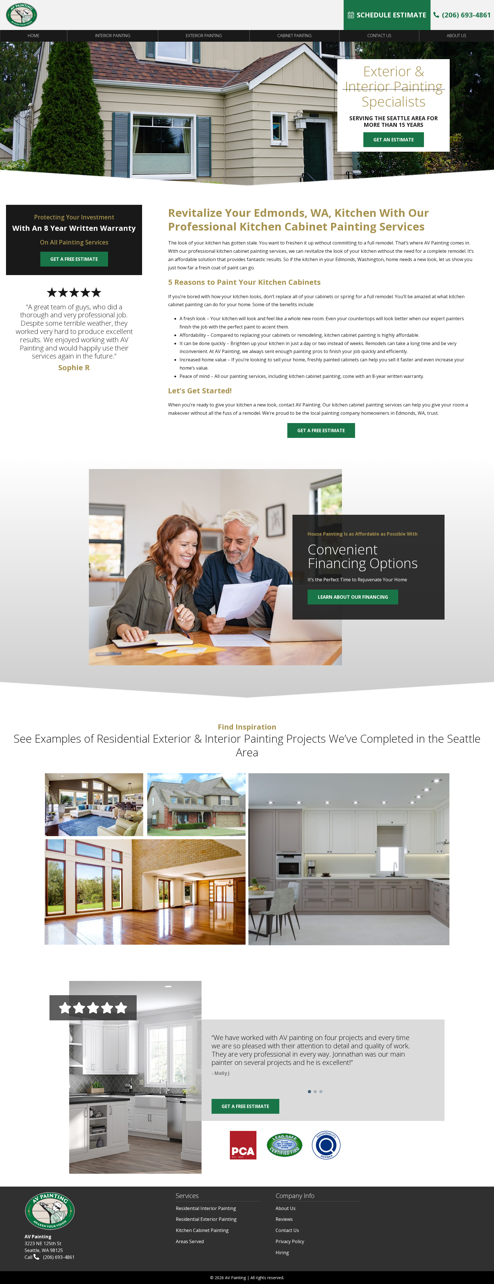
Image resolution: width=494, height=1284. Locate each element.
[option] (315, 1056)
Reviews (284, 1219)
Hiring (282, 1252)
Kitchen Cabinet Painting (202, 1230)
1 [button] (309, 1092)
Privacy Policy (290, 1241)
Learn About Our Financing (353, 597)
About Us (456, 35)
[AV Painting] (21, 15)
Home (33, 35)
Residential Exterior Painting (206, 1219)
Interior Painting (112, 35)
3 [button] (321, 1092)
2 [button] (315, 1092)
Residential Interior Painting (206, 1208)
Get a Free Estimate (321, 430)
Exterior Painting (204, 35)
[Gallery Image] (94, 804)
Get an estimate (393, 140)
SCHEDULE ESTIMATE (391, 14)
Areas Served (190, 1241)
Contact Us (379, 35)
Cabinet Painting (294, 35)
